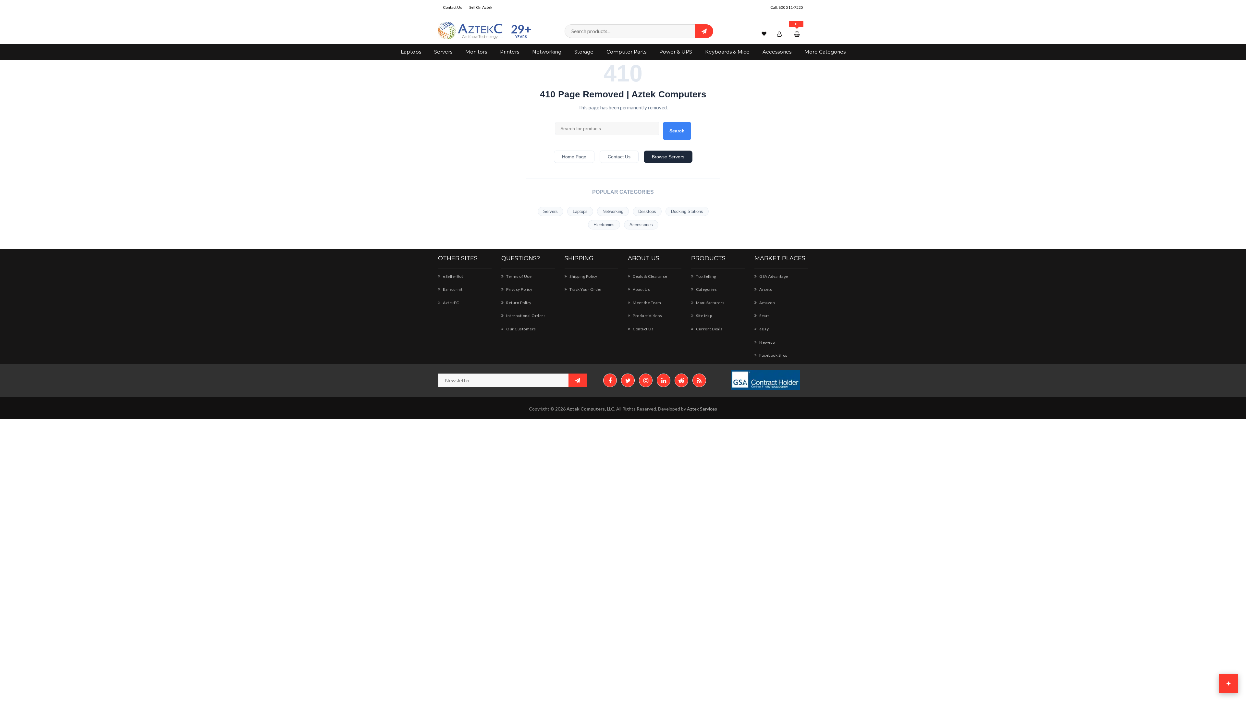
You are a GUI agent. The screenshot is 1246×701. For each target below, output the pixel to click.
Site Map (703, 315)
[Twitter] (628, 380)
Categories (706, 289)
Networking (546, 52)
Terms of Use (518, 276)
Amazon (767, 302)
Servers (443, 52)
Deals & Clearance (649, 276)
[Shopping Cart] (797, 34)
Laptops (411, 52)
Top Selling (705, 276)
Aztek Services (702, 409)
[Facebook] (610, 380)
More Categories (825, 52)
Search (677, 130)
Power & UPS (675, 52)
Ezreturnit (452, 289)
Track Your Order (585, 289)
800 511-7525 (790, 7)
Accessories (777, 52)
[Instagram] (646, 380)
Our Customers (521, 328)
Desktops (647, 211)
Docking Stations (687, 211)
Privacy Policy (519, 289)
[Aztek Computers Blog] (699, 380)
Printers (509, 52)
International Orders (525, 315)
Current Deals (709, 328)
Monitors (476, 52)
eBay (764, 328)
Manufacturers (710, 302)
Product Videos (647, 315)
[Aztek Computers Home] (470, 31)
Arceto (765, 289)
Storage (583, 52)
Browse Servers (668, 156)
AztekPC (450, 302)
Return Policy (518, 302)
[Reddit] (681, 380)
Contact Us (452, 7)
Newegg (767, 342)
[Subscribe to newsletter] (577, 380)
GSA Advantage (773, 276)
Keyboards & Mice (727, 52)
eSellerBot (452, 276)
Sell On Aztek (480, 7)
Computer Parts (626, 52)
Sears (764, 315)
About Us (641, 289)
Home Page (574, 156)
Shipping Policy (583, 276)
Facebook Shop (773, 355)
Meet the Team (646, 302)
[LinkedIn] (663, 380)
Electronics (604, 224)
